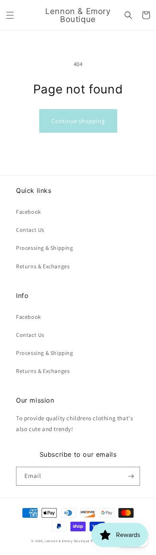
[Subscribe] (131, 476)
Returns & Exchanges (43, 266)
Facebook (28, 211)
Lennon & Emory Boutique (67, 541)
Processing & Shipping (44, 247)
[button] (10, 15)
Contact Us (30, 229)
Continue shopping (78, 121)
